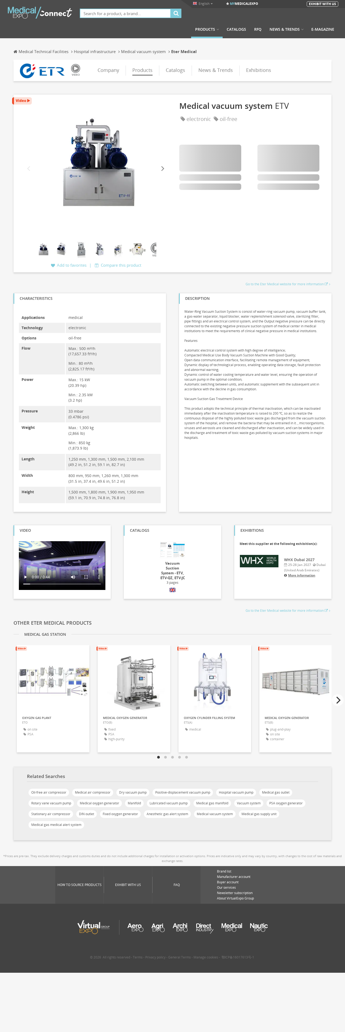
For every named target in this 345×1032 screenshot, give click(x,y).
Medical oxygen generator (99, 803)
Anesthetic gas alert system (167, 814)
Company (108, 70)
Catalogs (236, 29)
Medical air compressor (93, 792)
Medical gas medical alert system (56, 824)
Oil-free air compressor (48, 792)
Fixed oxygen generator (120, 814)
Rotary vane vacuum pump (51, 803)
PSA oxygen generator (286, 803)
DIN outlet (86, 814)
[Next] (162, 168)
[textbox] (125, 13)
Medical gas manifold (212, 803)
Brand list (224, 871)
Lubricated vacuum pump (169, 803)
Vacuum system (249, 803)
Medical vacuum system (215, 814)
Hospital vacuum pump (236, 792)
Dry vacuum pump (133, 792)
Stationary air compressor (50, 814)
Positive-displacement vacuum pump (182, 792)
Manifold (134, 803)
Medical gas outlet (275, 792)
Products (205, 29)
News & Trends (285, 29)
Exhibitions (258, 70)
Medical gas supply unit (259, 814)
